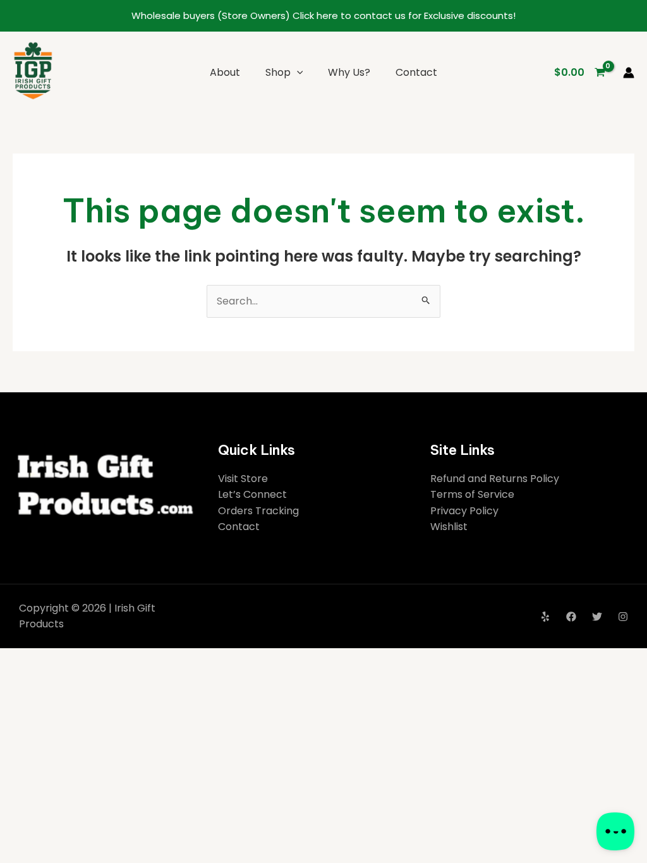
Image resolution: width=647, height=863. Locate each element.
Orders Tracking (258, 511)
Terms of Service (472, 494)
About (225, 72)
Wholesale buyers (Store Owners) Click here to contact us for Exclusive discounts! (323, 15)
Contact (416, 72)
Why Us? (349, 72)
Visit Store (243, 478)
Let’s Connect (252, 494)
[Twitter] (597, 617)
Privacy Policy (464, 511)
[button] (297, 72)
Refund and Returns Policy (494, 478)
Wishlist (449, 526)
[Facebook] (571, 617)
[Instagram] (623, 617)
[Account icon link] (628, 72)
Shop (278, 72)
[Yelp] (545, 617)
